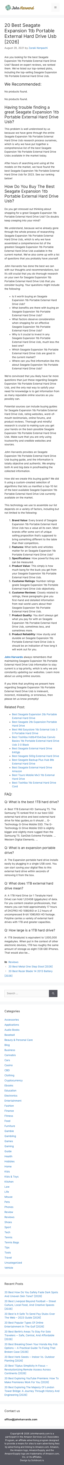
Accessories (11, 1019)
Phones (8, 1206)
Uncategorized (13, 1262)
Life (6, 1191)
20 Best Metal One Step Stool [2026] (30, 966)
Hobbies (9, 1161)
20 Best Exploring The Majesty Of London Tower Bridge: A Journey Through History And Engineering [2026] (32, 1391)
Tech (7, 1232)
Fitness (8, 1115)
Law (7, 1186)
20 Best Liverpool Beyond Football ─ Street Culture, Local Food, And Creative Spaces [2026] (30, 1305)
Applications (11, 1024)
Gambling (10, 1136)
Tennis (8, 1237)
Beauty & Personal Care (18, 1039)
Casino (8, 1065)
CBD (7, 1070)
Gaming (9, 1146)
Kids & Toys (11, 1176)
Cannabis (10, 1055)
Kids (7, 1171)
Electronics (10, 1095)
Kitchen (9, 1181)
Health (8, 1156)
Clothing (9, 1075)
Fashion (9, 1105)
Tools (7, 1252)
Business (9, 1050)
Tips (7, 1247)
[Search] (53, 993)
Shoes (8, 1222)
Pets (7, 1201)
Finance (9, 1110)
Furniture (9, 1126)
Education (10, 1090)
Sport (7, 1227)
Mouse (8, 1196)
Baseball (9, 1034)
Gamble (9, 1131)
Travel (8, 1257)
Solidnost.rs (37, 1460)
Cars (7, 1060)
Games (8, 1141)
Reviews (13, 962)
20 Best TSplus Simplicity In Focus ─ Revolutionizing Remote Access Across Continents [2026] (27, 1369)
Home (8, 1166)
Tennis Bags (11, 1242)
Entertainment (12, 1100)
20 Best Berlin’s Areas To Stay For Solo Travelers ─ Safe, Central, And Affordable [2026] (29, 1335)
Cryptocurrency (13, 1080)
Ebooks (8, 1085)
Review (8, 1212)
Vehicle (8, 1267)
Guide (8, 1151)
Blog (7, 1045)
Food (7, 1120)
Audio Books (11, 1029)
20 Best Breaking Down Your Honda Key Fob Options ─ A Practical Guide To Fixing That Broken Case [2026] (31, 1348)
